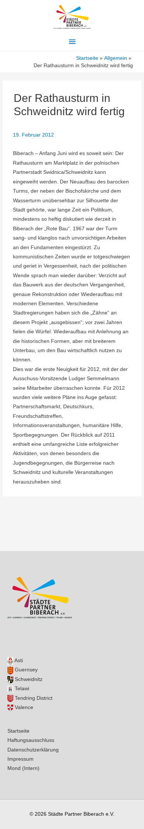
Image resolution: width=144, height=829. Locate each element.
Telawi (21, 688)
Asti (18, 660)
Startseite (18, 731)
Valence (23, 707)
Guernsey (25, 670)
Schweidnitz (27, 679)
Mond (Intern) (23, 768)
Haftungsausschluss (30, 740)
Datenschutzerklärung (33, 750)
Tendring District (32, 698)
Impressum (20, 759)
